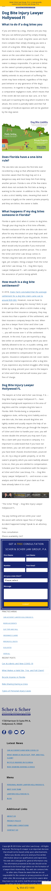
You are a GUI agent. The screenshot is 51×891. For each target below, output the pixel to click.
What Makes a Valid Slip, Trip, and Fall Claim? (23, 670)
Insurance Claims (10, 635)
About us (11, 816)
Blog (9, 798)
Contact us (12, 830)
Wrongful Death (10, 641)
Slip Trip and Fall (10, 629)
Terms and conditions (18, 825)
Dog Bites (7, 647)
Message (7, 586)
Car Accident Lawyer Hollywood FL (18, 617)
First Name (8, 555)
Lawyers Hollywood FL (18, 794)
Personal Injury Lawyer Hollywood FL (25, 785)
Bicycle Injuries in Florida (13, 677)
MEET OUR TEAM (14, 789)
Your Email (30, 565)
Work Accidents (10, 623)
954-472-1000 (27, 887)
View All (6, 654)
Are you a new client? (12, 576)
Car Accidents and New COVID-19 (17, 663)
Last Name (30, 555)
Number (7, 565)
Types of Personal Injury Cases (16, 691)
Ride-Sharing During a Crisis (15, 684)
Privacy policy (14, 821)
